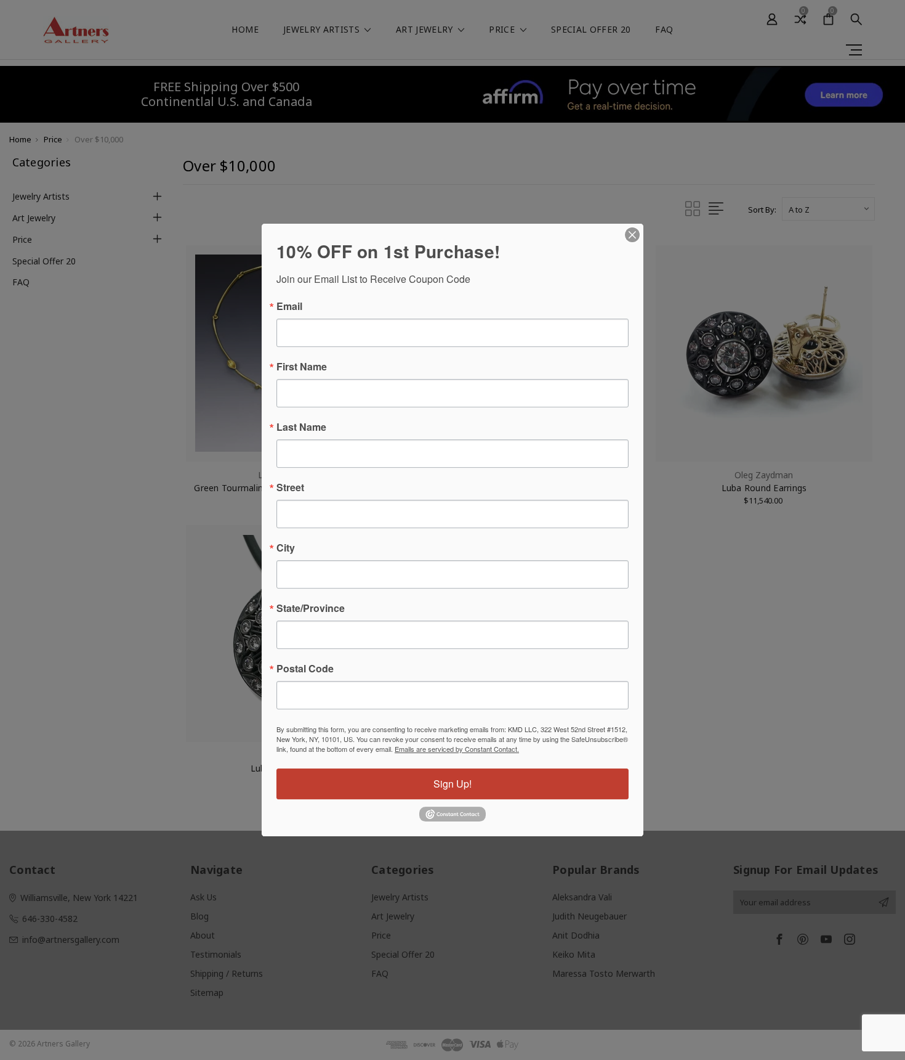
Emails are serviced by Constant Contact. (457, 749)
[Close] (632, 234)
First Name (301, 367)
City (285, 548)
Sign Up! (452, 784)
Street (290, 487)
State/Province (310, 608)
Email (289, 306)
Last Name (301, 427)
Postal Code (305, 669)
